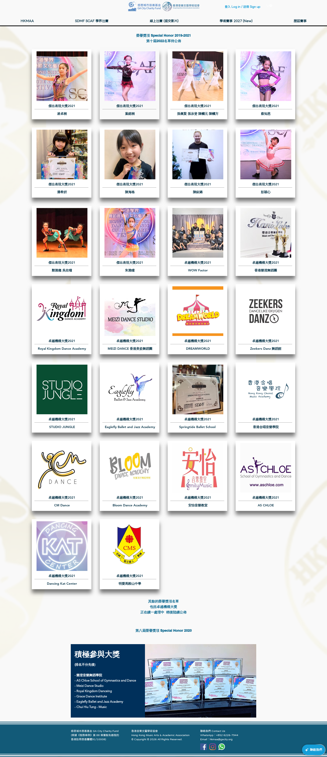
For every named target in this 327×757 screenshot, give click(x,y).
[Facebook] (203, 746)
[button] (269, 5)
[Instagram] (212, 746)
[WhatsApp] (221, 746)
